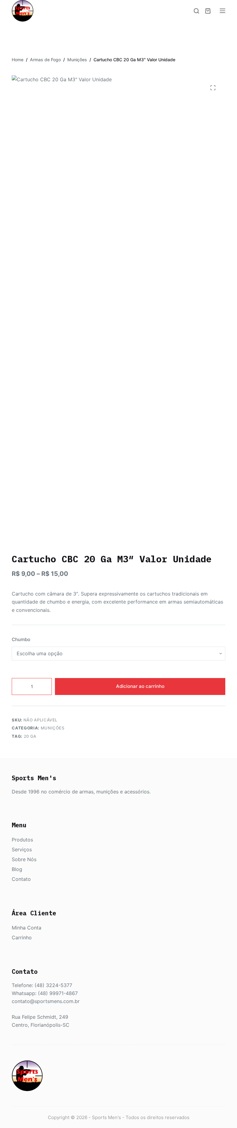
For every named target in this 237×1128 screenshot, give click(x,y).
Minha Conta (26, 928)
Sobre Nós (24, 859)
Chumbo (21, 639)
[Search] (196, 11)
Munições (52, 727)
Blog (17, 869)
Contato (21, 879)
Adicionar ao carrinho (140, 686)
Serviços (22, 849)
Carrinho (22, 937)
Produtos (22, 840)
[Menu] (222, 11)
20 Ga (30, 736)
